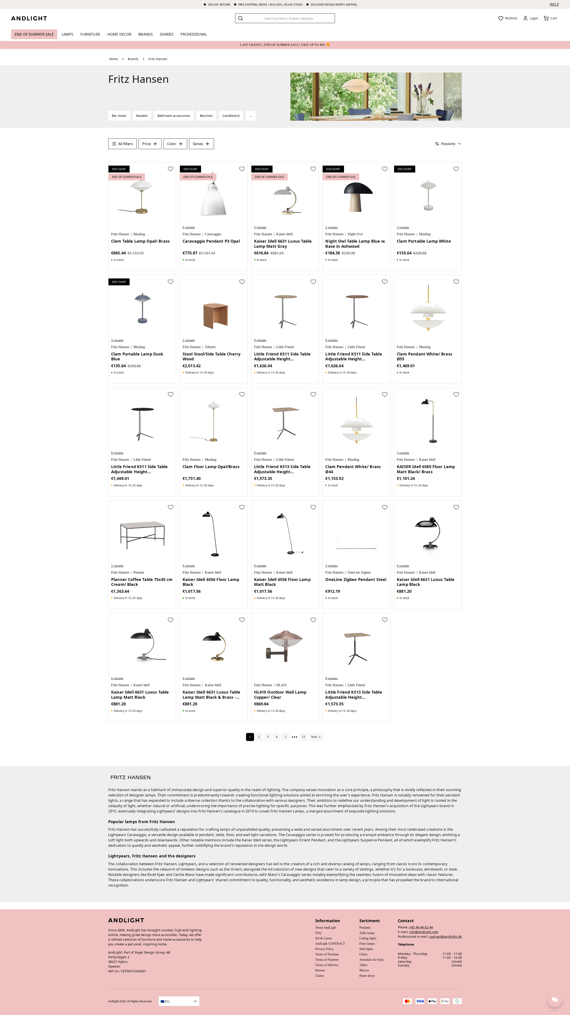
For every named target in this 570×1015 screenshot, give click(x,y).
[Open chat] (555, 1000)
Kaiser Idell (284, 234)
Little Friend (285, 347)
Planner (138, 572)
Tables (363, 965)
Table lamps (367, 933)
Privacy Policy (324, 949)
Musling (139, 234)
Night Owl (355, 234)
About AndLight (325, 927)
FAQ (318, 933)
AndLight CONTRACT (330, 943)
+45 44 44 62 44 (421, 927)
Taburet (210, 347)
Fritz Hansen (120, 234)
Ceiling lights (367, 938)
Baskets (142, 116)
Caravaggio (213, 234)
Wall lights (366, 949)
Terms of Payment (326, 959)
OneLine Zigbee (359, 572)
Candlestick (231, 116)
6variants (189, 227)
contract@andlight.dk (445, 936)
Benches (206, 116)
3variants (403, 227)
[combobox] (285, 18)
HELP (554, 4)
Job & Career (323, 938)
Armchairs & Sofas (371, 959)
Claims (319, 975)
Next (314, 737)
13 (303, 737)
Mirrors (364, 970)
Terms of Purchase (327, 954)
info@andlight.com (423, 932)
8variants (260, 340)
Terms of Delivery (326, 965)
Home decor (367, 975)
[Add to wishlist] (170, 168)
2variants (331, 227)
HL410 (281, 685)
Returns (320, 970)
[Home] (32, 18)
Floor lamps (367, 943)
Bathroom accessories (173, 116)
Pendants (364, 927)
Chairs (363, 954)
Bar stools (119, 116)
